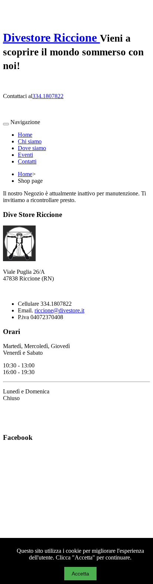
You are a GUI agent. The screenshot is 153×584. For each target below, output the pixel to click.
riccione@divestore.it (59, 310)
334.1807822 (48, 96)
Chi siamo (30, 141)
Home (25, 135)
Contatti (27, 161)
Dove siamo (32, 148)
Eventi (25, 155)
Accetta (80, 574)
